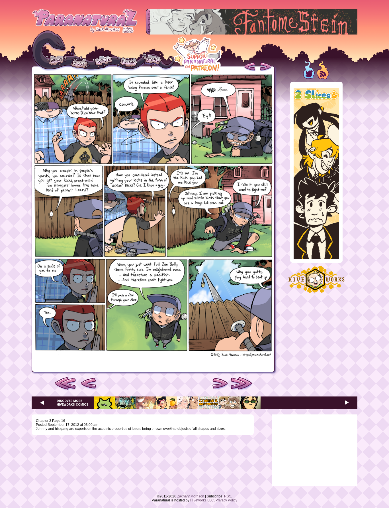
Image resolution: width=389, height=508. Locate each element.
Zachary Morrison (190, 496)
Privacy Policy (226, 500)
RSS (227, 496)
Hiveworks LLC (202, 500)
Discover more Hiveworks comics (73, 402)
